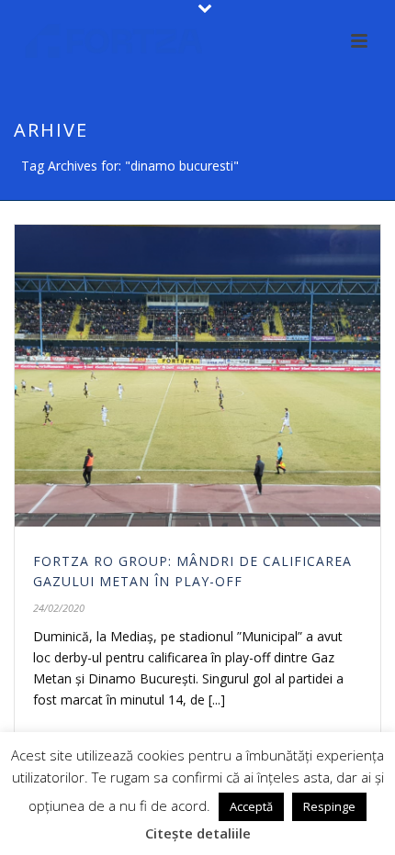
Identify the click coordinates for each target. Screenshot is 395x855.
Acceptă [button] (251, 806)
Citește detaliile (198, 833)
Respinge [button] (329, 806)
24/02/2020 (59, 608)
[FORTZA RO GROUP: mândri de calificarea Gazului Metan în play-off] (197, 376)
